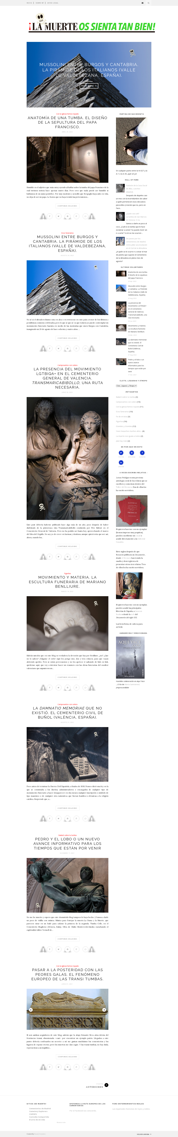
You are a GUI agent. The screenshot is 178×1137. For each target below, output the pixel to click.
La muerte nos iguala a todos (128, 436)
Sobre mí (40, 3)
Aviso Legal (52, 3)
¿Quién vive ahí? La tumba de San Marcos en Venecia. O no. (136, 216)
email (138, 536)
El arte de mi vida (37, 1119)
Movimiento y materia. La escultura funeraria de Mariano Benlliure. (67, 582)
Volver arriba (143, 1134)
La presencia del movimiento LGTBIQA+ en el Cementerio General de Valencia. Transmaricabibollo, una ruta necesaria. (137, 310)
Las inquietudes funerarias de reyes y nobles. (131, 1109)
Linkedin (121, 466)
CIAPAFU (33, 1114)
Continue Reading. (67, 206)
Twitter (121, 457)
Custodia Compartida (39, 1117)
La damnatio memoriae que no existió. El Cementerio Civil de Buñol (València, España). (137, 346)
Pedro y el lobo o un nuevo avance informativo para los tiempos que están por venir (67, 843)
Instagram (131, 457)
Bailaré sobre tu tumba (67, 835)
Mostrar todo (61, 1122)
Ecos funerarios (67, 233)
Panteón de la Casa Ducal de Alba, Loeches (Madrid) (136, 188)
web (133, 614)
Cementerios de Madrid (40, 1108)
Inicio (29, 3)
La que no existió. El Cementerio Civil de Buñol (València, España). (67, 712)
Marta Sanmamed (132, 684)
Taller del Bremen (124, 487)
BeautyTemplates (40, 1134)
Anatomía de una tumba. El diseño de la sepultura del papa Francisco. (67, 122)
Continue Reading (67, 1057)
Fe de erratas (121, 416)
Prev (31, 1010)
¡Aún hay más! (121, 441)
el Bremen (126, 558)
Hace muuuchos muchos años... (129, 431)
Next (104, 1010)
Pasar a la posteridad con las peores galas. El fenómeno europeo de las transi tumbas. (67, 974)
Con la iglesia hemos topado (67, 114)
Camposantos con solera (67, 365)
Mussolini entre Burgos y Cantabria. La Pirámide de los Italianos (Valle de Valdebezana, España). (89, 70)
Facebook (142, 457)
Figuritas (67, 573)
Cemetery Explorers (38, 1111)
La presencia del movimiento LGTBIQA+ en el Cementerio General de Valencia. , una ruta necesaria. (67, 378)
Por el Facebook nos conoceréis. (83, 1110)
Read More (88, 86)
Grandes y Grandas (124, 426)
